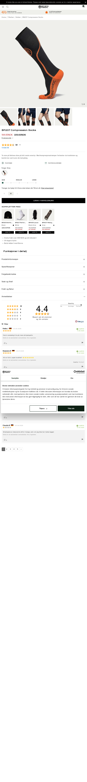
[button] (43, 2)
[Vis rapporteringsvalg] (82, 343)
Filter (6, 324)
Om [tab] (72, 378)
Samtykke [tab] (15, 378)
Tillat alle (71, 408)
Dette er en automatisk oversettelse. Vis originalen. (19, 338)
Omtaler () (5, 148)
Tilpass (42, 408)
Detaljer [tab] (43, 378)
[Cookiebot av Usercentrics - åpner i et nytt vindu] (75, 371)
